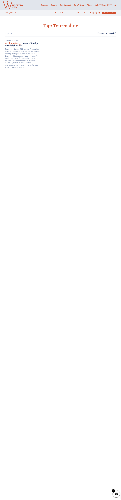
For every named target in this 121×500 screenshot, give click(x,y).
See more (106, 33)
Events (54, 5)
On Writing (79, 5)
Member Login (108, 13)
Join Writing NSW (103, 5)
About (89, 5)
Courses (44, 5)
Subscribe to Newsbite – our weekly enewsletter (71, 13)
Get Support (65, 5)
